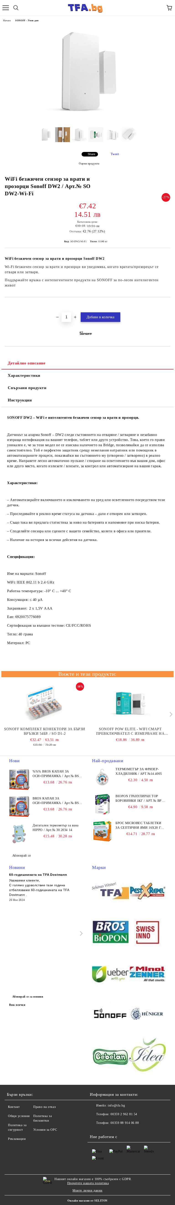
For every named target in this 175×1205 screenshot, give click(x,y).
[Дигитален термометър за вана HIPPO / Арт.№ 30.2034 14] (19, 833)
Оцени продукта (89, 163)
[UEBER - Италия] (110, 974)
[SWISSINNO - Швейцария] (147, 932)
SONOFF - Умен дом (27, 20)
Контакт (14, 1107)
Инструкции (20, 400)
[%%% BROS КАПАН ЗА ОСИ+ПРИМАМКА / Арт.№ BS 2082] (19, 779)
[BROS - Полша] (110, 932)
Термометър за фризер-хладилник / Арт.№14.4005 (139, 771)
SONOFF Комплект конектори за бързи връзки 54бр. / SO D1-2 (44, 731)
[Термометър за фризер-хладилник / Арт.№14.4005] (102, 777)
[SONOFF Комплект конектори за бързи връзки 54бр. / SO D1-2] (44, 704)
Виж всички (17, 1004)
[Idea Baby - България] (147, 1056)
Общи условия (19, 1116)
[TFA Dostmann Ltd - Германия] (110, 891)
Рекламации (17, 1139)
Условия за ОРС (45, 1129)
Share (91, 154)
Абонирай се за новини (27, 996)
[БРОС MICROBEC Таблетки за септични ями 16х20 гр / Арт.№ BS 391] (102, 831)
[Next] (169, 714)
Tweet (115, 154)
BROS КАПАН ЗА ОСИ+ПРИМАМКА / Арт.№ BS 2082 (56, 801)
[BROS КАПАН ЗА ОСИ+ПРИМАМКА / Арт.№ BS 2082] (19, 806)
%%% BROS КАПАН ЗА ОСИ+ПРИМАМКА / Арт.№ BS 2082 (56, 774)
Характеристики (24, 375)
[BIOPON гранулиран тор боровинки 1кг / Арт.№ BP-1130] (102, 804)
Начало (7, 20)
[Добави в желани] (167, 305)
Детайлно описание (27, 363)
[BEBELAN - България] (110, 1056)
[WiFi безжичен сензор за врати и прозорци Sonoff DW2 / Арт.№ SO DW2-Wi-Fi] (87, 120)
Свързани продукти (27, 387)
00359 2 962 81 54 (124, 1114)
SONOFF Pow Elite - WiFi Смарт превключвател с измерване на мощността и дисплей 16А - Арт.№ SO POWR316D (130, 731)
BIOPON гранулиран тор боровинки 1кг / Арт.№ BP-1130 (139, 798)
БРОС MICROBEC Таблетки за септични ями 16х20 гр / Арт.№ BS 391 (140, 825)
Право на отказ (44, 1107)
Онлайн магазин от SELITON (87, 1200)
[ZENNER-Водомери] (147, 974)
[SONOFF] (110, 1015)
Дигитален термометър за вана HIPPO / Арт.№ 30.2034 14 (56, 828)
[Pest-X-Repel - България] (147, 891)
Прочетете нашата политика (88, 1183)
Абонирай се (21, 855)
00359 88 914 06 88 (125, 1123)
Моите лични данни (87, 1190)
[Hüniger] (147, 1015)
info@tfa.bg (116, 1105)
